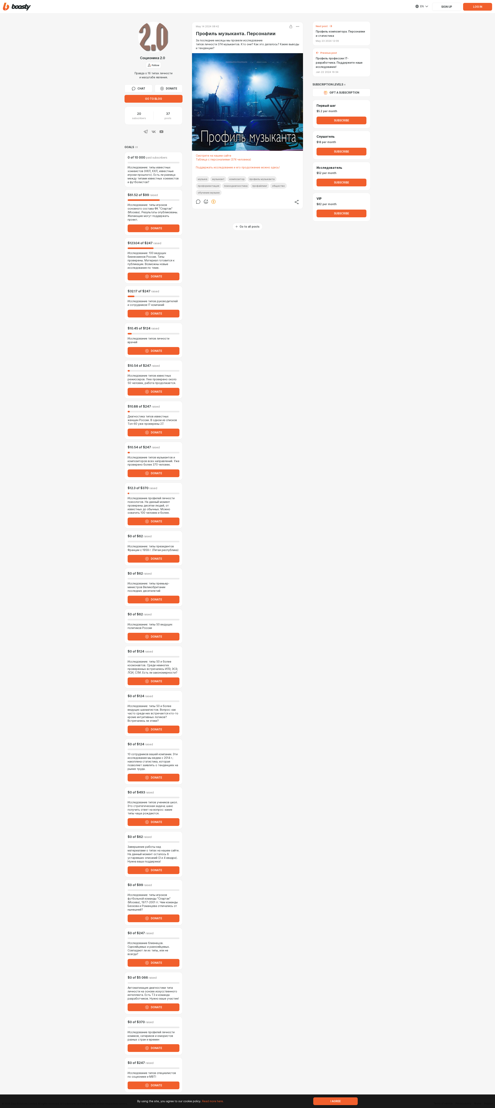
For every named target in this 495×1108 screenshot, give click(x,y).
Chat (141, 88)
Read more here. (213, 1101)
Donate (171, 88)
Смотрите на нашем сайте (213, 155)
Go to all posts (249, 226)
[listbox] (419, 6)
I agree (335, 1101)
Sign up (446, 6)
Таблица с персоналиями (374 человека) (223, 159)
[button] (17, 7)
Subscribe (341, 120)
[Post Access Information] (291, 26)
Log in (477, 6)
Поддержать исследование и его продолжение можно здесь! (238, 167)
